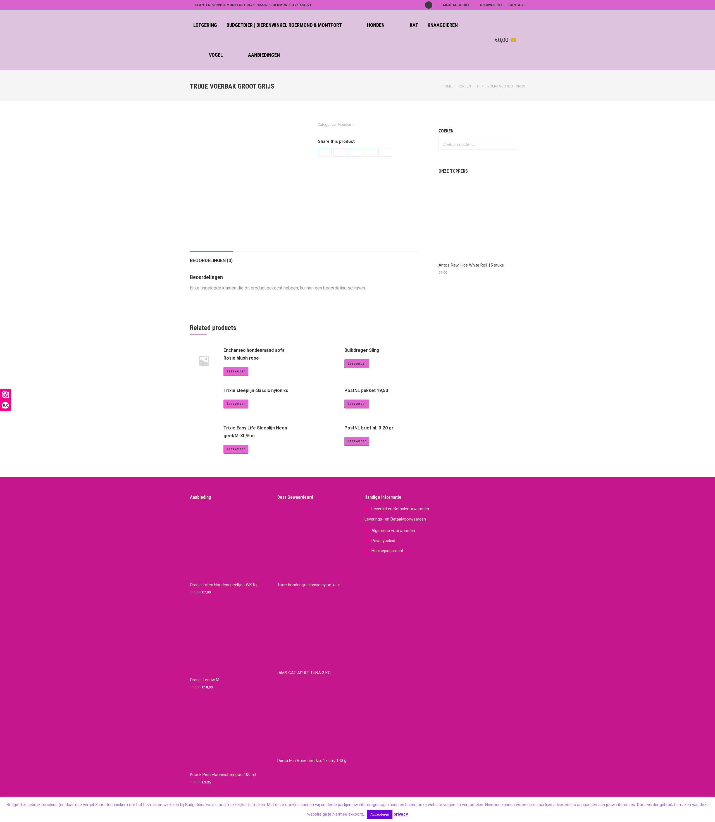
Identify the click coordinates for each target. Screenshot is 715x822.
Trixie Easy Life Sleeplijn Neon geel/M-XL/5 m (255, 431)
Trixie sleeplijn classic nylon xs (255, 390)
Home (447, 86)
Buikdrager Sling (361, 350)
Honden (464, 86)
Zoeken (512, 144)
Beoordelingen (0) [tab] (211, 260)
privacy (401, 814)
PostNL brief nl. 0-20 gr (369, 428)
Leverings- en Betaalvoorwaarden (395, 519)
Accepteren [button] (379, 814)
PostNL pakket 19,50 (366, 390)
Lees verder (236, 371)
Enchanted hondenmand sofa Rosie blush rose (254, 354)
